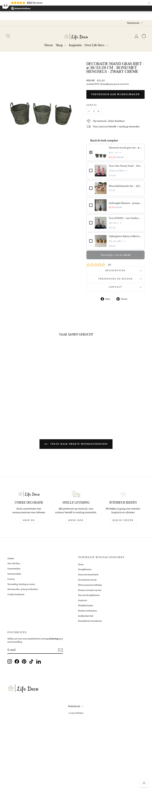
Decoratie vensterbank (88, 574)
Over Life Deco (95, 45)
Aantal (91, 104)
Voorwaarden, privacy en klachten (22, 589)
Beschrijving (115, 270)
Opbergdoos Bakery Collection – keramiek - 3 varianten (125, 236)
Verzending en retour (115, 278)
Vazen (81, 564)
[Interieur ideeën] (123, 494)
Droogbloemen (85, 569)
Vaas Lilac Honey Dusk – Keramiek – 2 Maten (125, 166)
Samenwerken (13, 568)
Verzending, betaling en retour (21, 584)
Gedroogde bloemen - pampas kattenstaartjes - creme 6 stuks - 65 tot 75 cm (125, 203)
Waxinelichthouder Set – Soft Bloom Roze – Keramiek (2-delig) (125, 186)
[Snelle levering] (76, 494)
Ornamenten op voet (87, 579)
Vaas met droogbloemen (89, 595)
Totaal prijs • (115, 255)
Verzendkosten (106, 83)
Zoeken (10, 558)
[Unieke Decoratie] (28, 494)
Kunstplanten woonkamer (90, 620)
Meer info (76, 520)
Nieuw (48, 45)
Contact (115, 286)
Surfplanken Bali (85, 615)
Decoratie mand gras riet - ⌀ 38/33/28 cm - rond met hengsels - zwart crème (125, 147)
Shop (59, 45)
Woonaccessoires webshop (90, 584)
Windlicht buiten (85, 605)
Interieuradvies (14, 573)
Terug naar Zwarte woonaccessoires (78, 443)
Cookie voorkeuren (15, 594)
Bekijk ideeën (123, 520)
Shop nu (29, 520)
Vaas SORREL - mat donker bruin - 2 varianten (125, 218)
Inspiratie (75, 45)
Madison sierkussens (87, 610)
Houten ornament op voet (89, 590)
